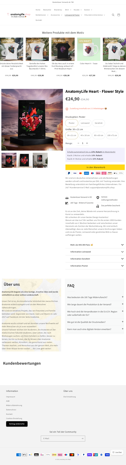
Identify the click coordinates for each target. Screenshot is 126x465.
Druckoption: (75, 117)
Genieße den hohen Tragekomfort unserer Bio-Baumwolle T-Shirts (37, 66)
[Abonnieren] (82, 438)
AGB (7, 401)
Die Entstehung (69, 397)
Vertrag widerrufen (17, 424)
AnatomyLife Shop (65, 459)
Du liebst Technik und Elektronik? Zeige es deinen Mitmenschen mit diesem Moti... (114, 67)
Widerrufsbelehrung (14, 405)
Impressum (10, 397)
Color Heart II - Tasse (88, 63)
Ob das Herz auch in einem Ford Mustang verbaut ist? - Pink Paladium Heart (63, 66)
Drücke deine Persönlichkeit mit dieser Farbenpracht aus (11, 66)
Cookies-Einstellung (14, 418)
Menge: (69, 143)
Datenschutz (11, 410)
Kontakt (9, 414)
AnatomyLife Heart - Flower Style (94, 91)
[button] (68, 9)
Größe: (74, 129)
